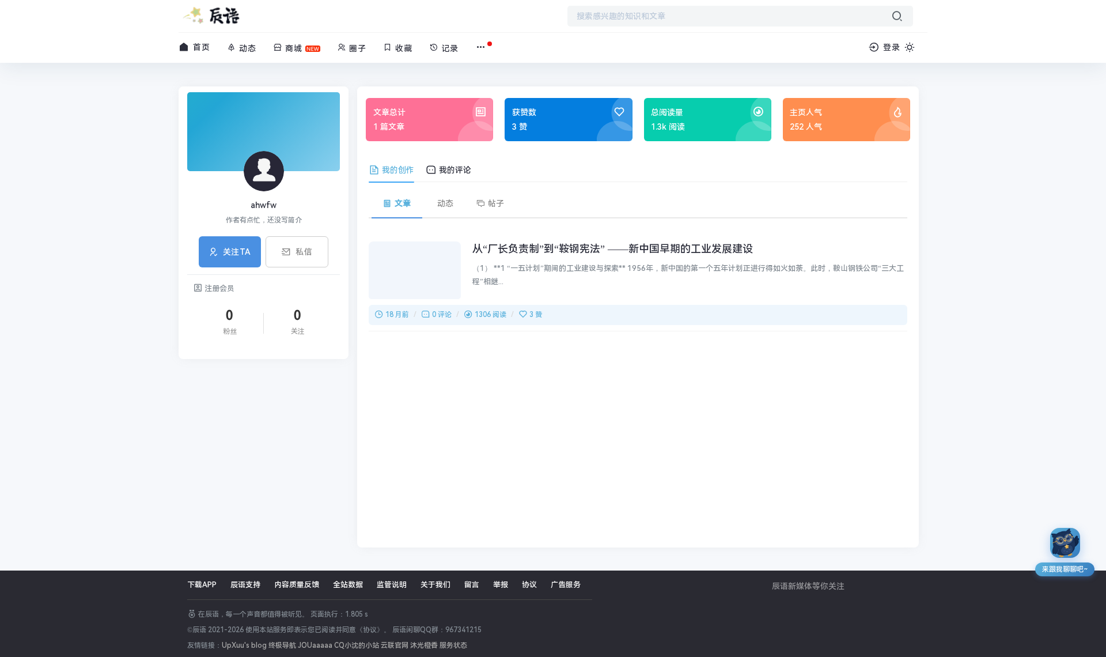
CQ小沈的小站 (356, 645)
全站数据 (348, 584)
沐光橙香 (425, 645)
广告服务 (566, 584)
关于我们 (435, 584)
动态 (246, 48)
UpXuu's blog (244, 645)
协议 (529, 584)
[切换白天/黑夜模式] (909, 47)
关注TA (237, 251)
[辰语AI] (1065, 543)
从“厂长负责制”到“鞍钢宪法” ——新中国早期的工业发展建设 (612, 249)
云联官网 (394, 645)
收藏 (402, 48)
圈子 (356, 48)
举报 (500, 584)
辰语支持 (245, 584)
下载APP (202, 584)
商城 (292, 48)
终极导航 (282, 645)
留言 (471, 584)
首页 (200, 47)
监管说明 (392, 584)
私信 (304, 251)
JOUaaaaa (315, 645)
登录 (890, 47)
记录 (448, 48)
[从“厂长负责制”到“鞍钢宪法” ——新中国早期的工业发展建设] (415, 270)
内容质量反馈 (296, 584)
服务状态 (453, 645)
